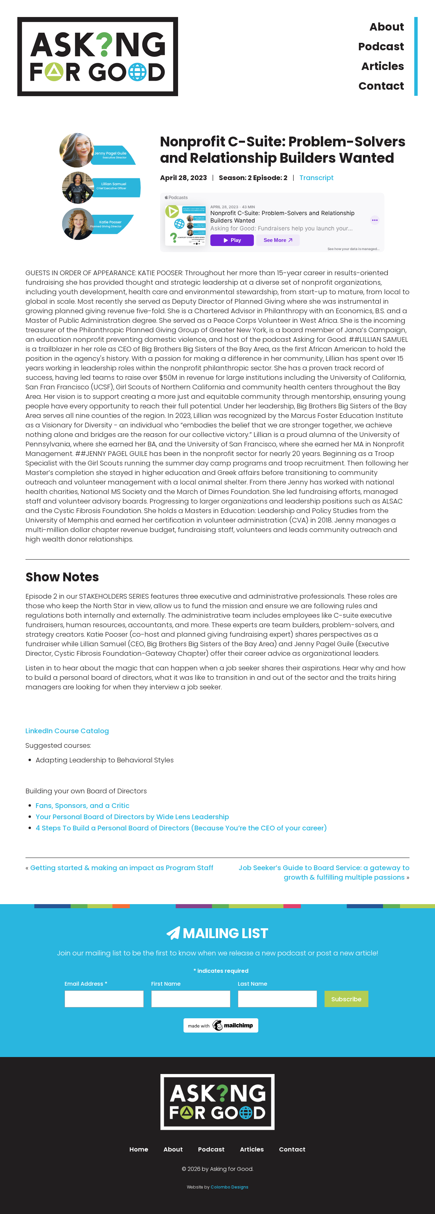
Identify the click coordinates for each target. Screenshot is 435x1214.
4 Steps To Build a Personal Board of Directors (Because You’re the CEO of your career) (181, 828)
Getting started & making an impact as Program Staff (121, 868)
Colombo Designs (229, 1187)
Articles (382, 66)
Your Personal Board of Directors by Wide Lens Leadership (132, 817)
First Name (165, 984)
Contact (381, 85)
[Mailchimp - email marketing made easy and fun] (221, 1030)
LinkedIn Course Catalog (67, 731)
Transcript (317, 177)
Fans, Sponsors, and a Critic (82, 805)
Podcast (381, 46)
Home (138, 1149)
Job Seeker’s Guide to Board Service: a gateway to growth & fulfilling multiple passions (324, 872)
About (386, 26)
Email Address (86, 984)
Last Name (252, 984)
